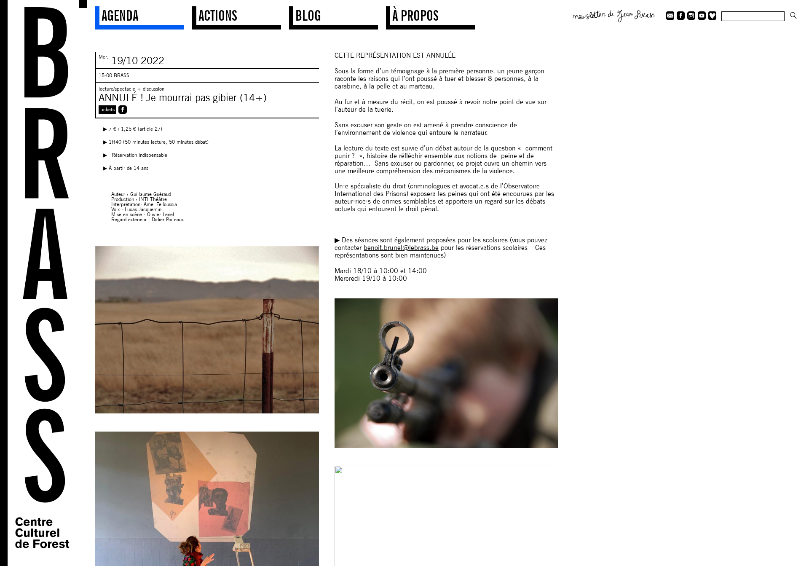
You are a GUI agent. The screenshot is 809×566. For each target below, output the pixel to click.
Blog (308, 15)
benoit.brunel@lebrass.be (401, 248)
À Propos (415, 15)
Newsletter (614, 15)
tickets (107, 109)
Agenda (120, 15)
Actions (217, 15)
